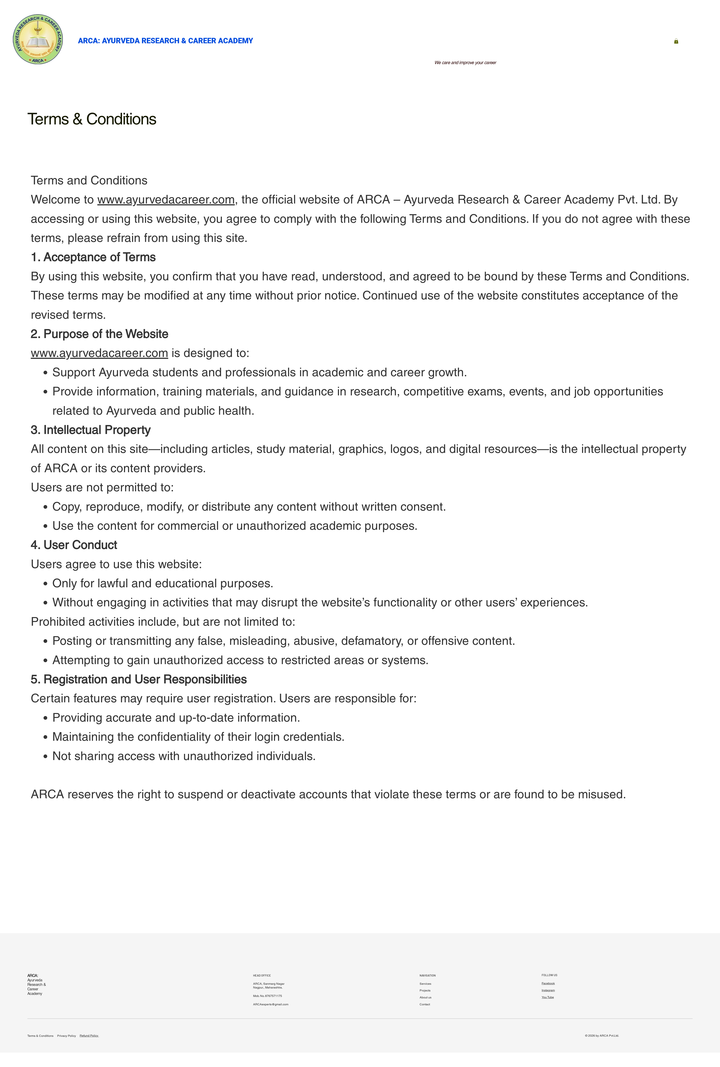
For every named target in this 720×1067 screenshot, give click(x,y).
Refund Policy (89, 1035)
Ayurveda (34, 977)
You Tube (548, 997)
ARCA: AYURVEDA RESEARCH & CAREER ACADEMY (166, 40)
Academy (35, 993)
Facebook (548, 983)
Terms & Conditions (40, 1036)
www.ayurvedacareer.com (166, 199)
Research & (37, 984)
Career (33, 989)
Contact (425, 1004)
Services (425, 983)
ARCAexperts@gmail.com (270, 1004)
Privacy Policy (66, 1036)
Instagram (548, 990)
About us (425, 997)
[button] (676, 40)
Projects (425, 990)
